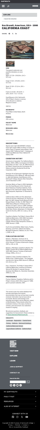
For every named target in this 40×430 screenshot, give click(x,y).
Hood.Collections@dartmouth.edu (18, 315)
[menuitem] (20, 391)
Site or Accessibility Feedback (18, 427)
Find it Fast (9, 396)
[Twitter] (22, 416)
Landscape (9, 320)
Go (28, 381)
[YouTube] (26, 416)
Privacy (10, 425)
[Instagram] (17, 416)
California (14, 323)
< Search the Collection (10, 19)
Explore (6, 15)
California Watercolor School (14, 326)
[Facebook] (13, 416)
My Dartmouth (10, 392)
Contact (25, 425)
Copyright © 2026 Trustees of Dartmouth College (17, 423)
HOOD (35, 6)
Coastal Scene (27, 320)
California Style (26, 329)
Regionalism (17, 320)
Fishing (8, 323)
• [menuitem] (34, 423)
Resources (8, 401)
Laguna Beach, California (13, 329)
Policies (17, 425)
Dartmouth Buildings (25, 323)
